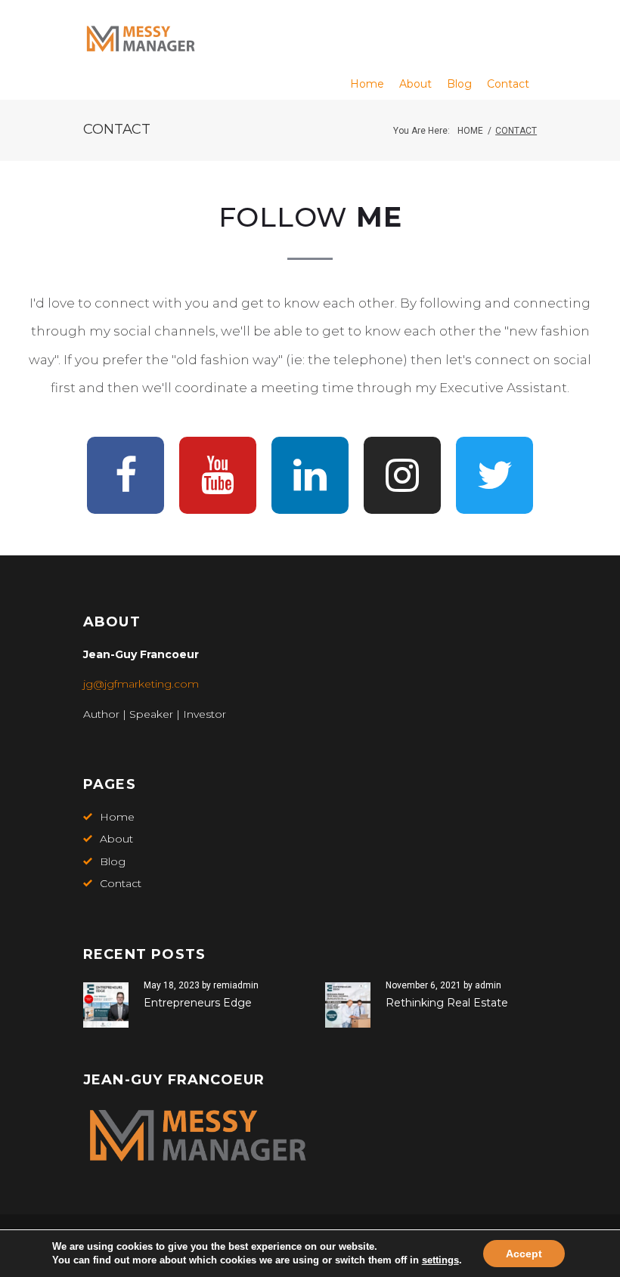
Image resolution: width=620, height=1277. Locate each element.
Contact (120, 883)
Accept (524, 1254)
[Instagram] (402, 475)
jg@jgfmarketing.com (141, 684)
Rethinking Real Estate (447, 1003)
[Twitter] (494, 475)
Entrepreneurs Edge (198, 1003)
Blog (113, 861)
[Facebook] (125, 475)
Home (470, 130)
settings (440, 1260)
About (116, 839)
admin (488, 985)
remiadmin (236, 985)
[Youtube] (217, 475)
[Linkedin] (310, 475)
